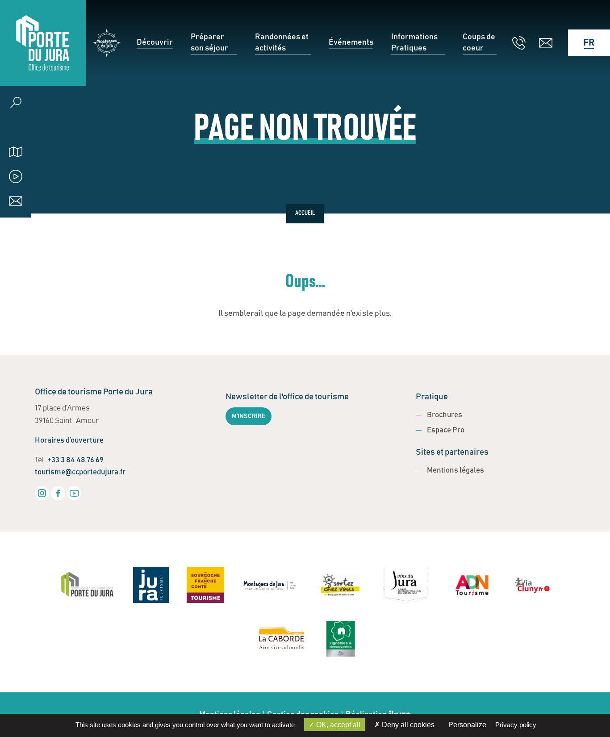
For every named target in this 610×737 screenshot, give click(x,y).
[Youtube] (74, 493)
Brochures (444, 415)
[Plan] (15, 151)
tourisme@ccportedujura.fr (80, 472)
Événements (351, 42)
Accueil (305, 213)
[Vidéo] (15, 176)
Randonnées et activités (282, 42)
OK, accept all (337, 725)
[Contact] (15, 200)
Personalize (467, 725)
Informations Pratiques (414, 42)
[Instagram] (42, 493)
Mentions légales (455, 470)
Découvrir (155, 42)
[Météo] (15, 127)
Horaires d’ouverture (69, 440)
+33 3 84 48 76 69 (75, 460)
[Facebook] (58, 493)
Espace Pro (445, 430)
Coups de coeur (479, 42)
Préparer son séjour (209, 42)
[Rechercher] (15, 102)
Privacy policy (515, 725)
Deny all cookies (407, 725)
